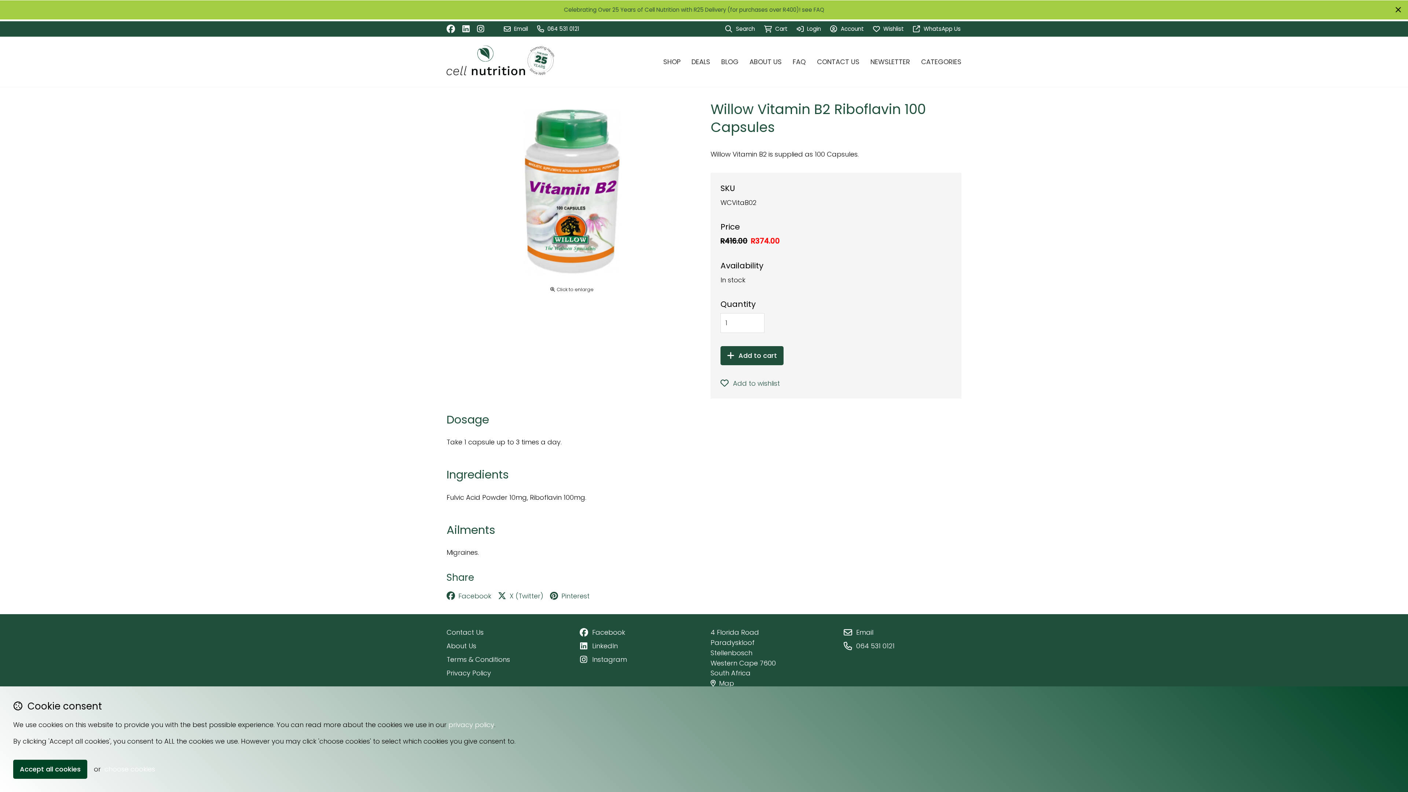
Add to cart (757, 355)
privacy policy (471, 724)
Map (726, 683)
